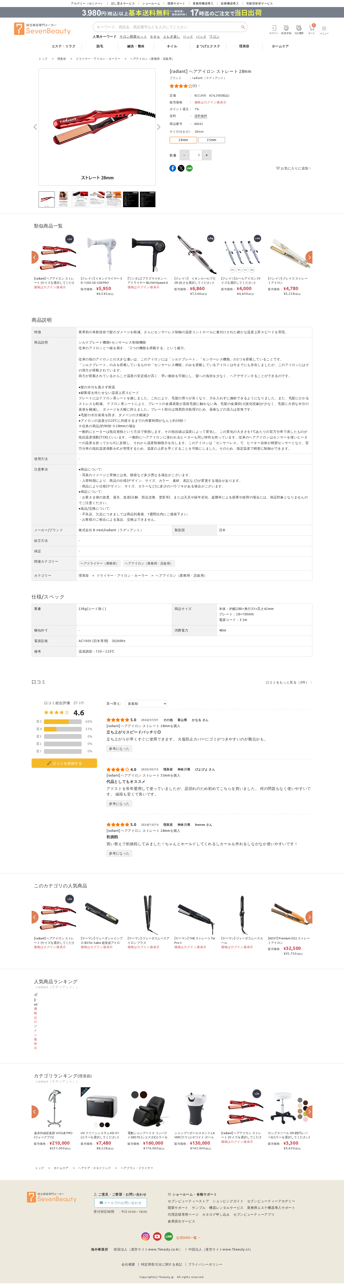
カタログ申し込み (216, 1214)
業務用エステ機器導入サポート (271, 1208)
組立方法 (41, 540)
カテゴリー (42, 575)
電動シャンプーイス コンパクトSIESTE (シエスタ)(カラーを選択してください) (148, 1137)
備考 (37, 651)
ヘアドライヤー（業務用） (100, 563)
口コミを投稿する (67, 763)
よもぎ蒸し (171, 36)
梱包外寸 (41, 630)
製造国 (180, 530)
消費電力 (181, 630)
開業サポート (176, 3)
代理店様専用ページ (183, 1214)
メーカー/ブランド (48, 530)
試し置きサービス (123, 3)
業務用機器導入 (203, 3)
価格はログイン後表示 (210, 102)
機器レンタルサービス (226, 1208)
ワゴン (214, 36)
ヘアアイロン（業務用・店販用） (149, 563)
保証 (37, 551)
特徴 (37, 332)
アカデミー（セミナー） (87, 3)
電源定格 (41, 641)
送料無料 (200, 115)
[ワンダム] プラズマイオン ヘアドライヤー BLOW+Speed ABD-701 (148, 283)
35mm (211, 140)
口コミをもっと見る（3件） (287, 682)
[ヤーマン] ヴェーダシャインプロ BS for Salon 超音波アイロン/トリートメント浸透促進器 (102, 943)
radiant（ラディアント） (209, 77)
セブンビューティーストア (188, 1201)
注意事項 (41, 469)
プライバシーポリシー (205, 1264)
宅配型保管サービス (259, 3)
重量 (37, 609)
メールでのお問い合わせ (123, 1203)
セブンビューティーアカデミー (271, 1201)
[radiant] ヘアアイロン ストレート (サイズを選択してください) (54, 283)
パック (201, 36)
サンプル (199, 1208)
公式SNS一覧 (186, 1238)
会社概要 (128, 1264)
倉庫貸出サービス (181, 1221)
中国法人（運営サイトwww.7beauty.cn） (220, 1249)
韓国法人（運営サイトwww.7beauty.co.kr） (148, 1249)
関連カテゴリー (46, 561)
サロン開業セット (133, 36)
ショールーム (151, 3)
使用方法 (41, 459)
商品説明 (41, 342)
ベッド (188, 36)
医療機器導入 (230, 3)
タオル (155, 36)
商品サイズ (183, 609)
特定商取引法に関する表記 (161, 1264)
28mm (183, 140)
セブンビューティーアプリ (253, 1214)
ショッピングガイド (227, 1201)
